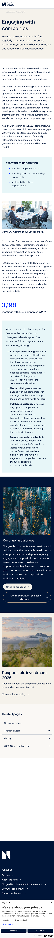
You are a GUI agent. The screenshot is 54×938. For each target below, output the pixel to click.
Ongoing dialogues (16, 586)
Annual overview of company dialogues (25, 597)
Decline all (40, 931)
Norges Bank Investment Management (22, 884)
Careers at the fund (12, 893)
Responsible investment (15, 12)
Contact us (7, 875)
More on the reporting (13, 694)
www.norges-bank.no (13, 888)
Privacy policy (7, 924)
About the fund (10, 879)
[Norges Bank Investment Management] (8, 5)
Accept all (14, 931)
